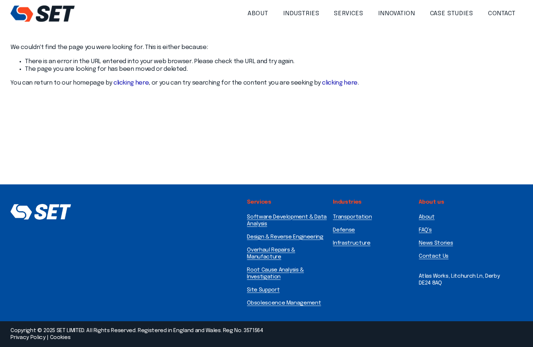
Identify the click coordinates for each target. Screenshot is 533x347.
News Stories (436, 243)
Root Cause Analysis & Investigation (275, 273)
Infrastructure (351, 243)
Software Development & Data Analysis (287, 220)
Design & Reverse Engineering (285, 237)
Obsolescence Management (284, 303)
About (258, 14)
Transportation (352, 217)
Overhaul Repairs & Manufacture (271, 253)
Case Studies (451, 14)
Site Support (263, 290)
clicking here (131, 83)
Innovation (396, 14)
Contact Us (434, 256)
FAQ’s (425, 230)
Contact (502, 14)
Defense (344, 230)
